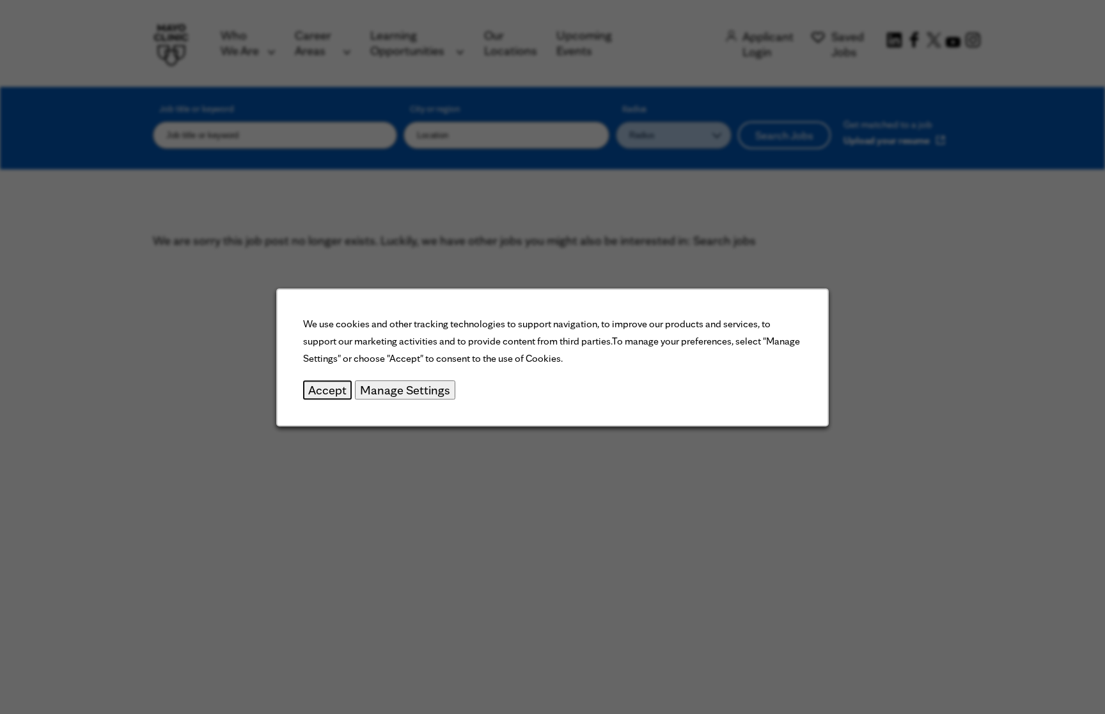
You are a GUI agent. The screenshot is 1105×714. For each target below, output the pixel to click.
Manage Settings (405, 389)
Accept (327, 389)
